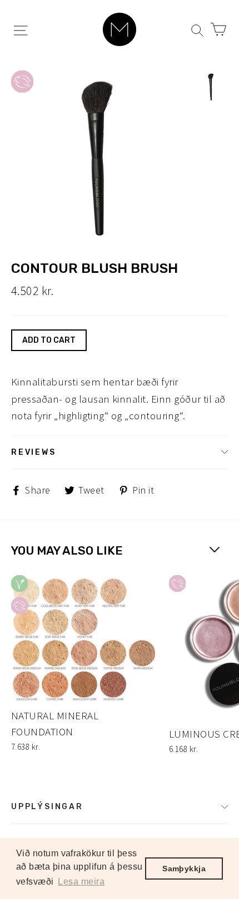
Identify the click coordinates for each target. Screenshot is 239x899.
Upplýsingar (47, 806)
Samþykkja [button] (184, 868)
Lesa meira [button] (81, 881)
